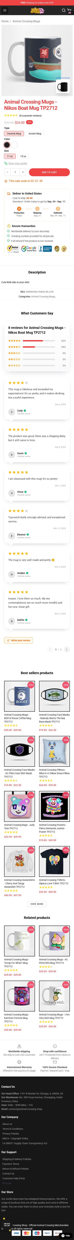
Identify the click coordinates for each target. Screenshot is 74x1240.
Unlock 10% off (7, 1225)
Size (6, 150)
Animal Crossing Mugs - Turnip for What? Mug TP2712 (16, 963)
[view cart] (69, 10)
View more (37, 904)
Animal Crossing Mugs (26, 21)
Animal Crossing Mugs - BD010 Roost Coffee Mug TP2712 (17, 718)
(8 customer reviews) (30, 115)
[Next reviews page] (67, 649)
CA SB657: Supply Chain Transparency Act (24, 1143)
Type (6, 128)
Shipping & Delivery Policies (16, 1159)
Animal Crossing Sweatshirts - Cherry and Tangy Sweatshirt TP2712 (19, 883)
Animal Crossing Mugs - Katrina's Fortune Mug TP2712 (16, 1018)
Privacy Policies (10, 1133)
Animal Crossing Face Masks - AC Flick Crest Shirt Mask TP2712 (19, 773)
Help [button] (68, 1235)
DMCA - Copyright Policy (15, 1138)
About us (7, 1124)
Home (5, 21)
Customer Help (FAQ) (13, 1178)
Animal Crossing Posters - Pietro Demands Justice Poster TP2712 (52, 828)
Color (7, 139)
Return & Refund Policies (15, 1168)
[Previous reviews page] (50, 649)
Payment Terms (10, 1164)
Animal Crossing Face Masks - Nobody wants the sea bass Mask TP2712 (54, 718)
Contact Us (8, 1173)
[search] (64, 10)
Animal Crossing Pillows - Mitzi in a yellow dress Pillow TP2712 (54, 773)
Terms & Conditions (12, 1128)
